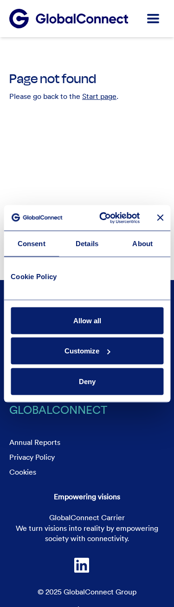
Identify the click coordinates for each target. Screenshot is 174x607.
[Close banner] (160, 218)
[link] (81, 565)
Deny (87, 381)
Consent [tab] (31, 244)
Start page (99, 96)
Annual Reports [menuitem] (34, 442)
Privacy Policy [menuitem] (32, 457)
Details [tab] (87, 244)
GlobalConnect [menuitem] (58, 409)
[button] (153, 18)
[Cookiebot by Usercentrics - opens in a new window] (104, 218)
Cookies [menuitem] (22, 471)
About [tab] (142, 244)
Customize (81, 351)
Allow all (87, 320)
